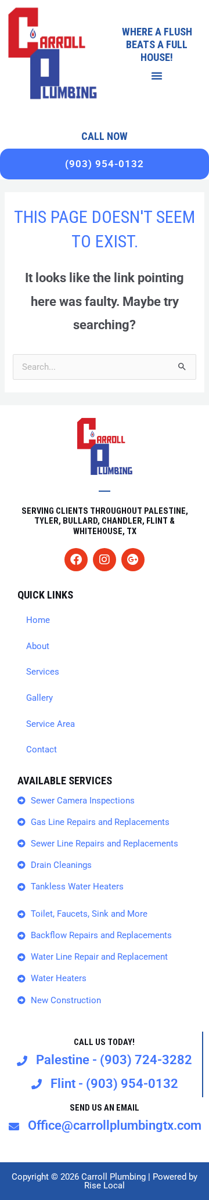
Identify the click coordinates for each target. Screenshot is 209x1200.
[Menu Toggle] (157, 75)
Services (42, 671)
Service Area (50, 724)
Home (38, 620)
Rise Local (104, 1185)
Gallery (39, 698)
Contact (41, 749)
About (37, 646)
